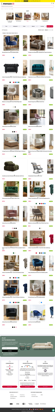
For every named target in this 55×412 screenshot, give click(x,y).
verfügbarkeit (15, 26)
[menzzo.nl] (35, 409)
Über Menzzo (34, 394)
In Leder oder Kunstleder (10, 21)
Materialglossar (13, 398)
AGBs (42, 394)
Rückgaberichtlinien (13, 396)
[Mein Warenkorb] (53, 3)
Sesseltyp (42, 26)
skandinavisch (45, 21)
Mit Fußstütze (18, 21)
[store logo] (27, 3)
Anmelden (10, 350)
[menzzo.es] (41, 409)
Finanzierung (22, 394)
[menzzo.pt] (42, 409)
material (33, 26)
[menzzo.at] (37, 409)
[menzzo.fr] (30, 409)
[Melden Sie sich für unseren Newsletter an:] (10, 348)
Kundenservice (22, 396)
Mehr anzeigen (9, 386)
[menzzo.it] (33, 409)
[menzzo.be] (39, 409)
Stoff (36, 21)
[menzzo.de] (31, 409)
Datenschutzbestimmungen (13, 352)
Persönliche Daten (35, 396)
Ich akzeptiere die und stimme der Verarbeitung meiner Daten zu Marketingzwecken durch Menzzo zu (10, 353)
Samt (27, 21)
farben (24, 26)
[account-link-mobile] (52, 3)
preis (6, 26)
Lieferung (12, 394)
